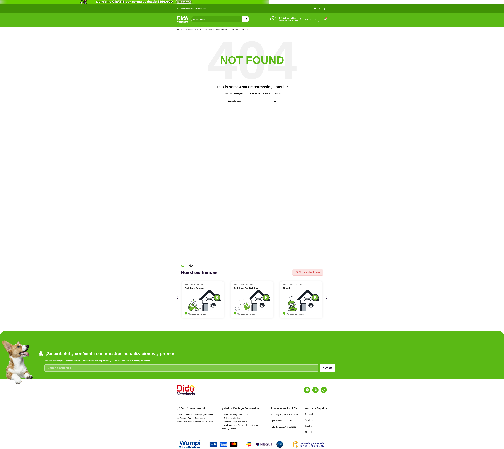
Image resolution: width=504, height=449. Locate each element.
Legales (308, 426)
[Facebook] (307, 390)
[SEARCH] (245, 19)
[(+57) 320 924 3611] (273, 19)
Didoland (309, 414)
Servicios (309, 420)
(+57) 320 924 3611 (286, 18)
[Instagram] (315, 390)
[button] (177, 298)
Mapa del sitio (311, 432)
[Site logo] (183, 19)
